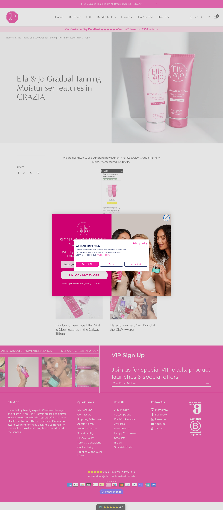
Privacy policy (140, 243)
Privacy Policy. (103, 255)
